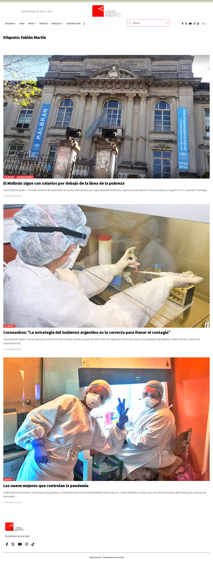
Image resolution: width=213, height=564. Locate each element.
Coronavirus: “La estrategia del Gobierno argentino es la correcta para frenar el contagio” (86, 332)
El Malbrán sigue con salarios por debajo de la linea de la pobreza (63, 183)
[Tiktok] (198, 24)
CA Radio (9, 177)
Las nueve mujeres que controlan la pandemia (46, 485)
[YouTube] (190, 24)
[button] (84, 24)
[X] (186, 24)
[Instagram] (194, 24)
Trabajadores (25, 177)
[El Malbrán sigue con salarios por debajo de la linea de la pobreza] (106, 117)
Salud (8, 479)
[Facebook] (182, 24)
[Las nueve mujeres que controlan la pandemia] (106, 419)
